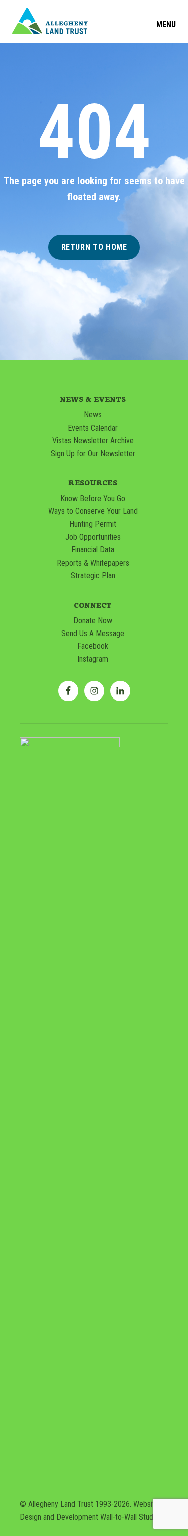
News (93, 415)
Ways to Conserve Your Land (93, 511)
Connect (93, 605)
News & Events (93, 399)
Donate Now (92, 620)
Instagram (92, 659)
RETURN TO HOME (94, 247)
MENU (166, 24)
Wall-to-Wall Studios (131, 1517)
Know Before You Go (92, 498)
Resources (92, 482)
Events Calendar (93, 428)
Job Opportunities (93, 537)
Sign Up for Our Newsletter (93, 453)
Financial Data (92, 549)
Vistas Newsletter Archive (93, 440)
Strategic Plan (93, 575)
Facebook (92, 646)
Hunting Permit (92, 524)
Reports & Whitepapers (93, 563)
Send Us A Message (92, 633)
